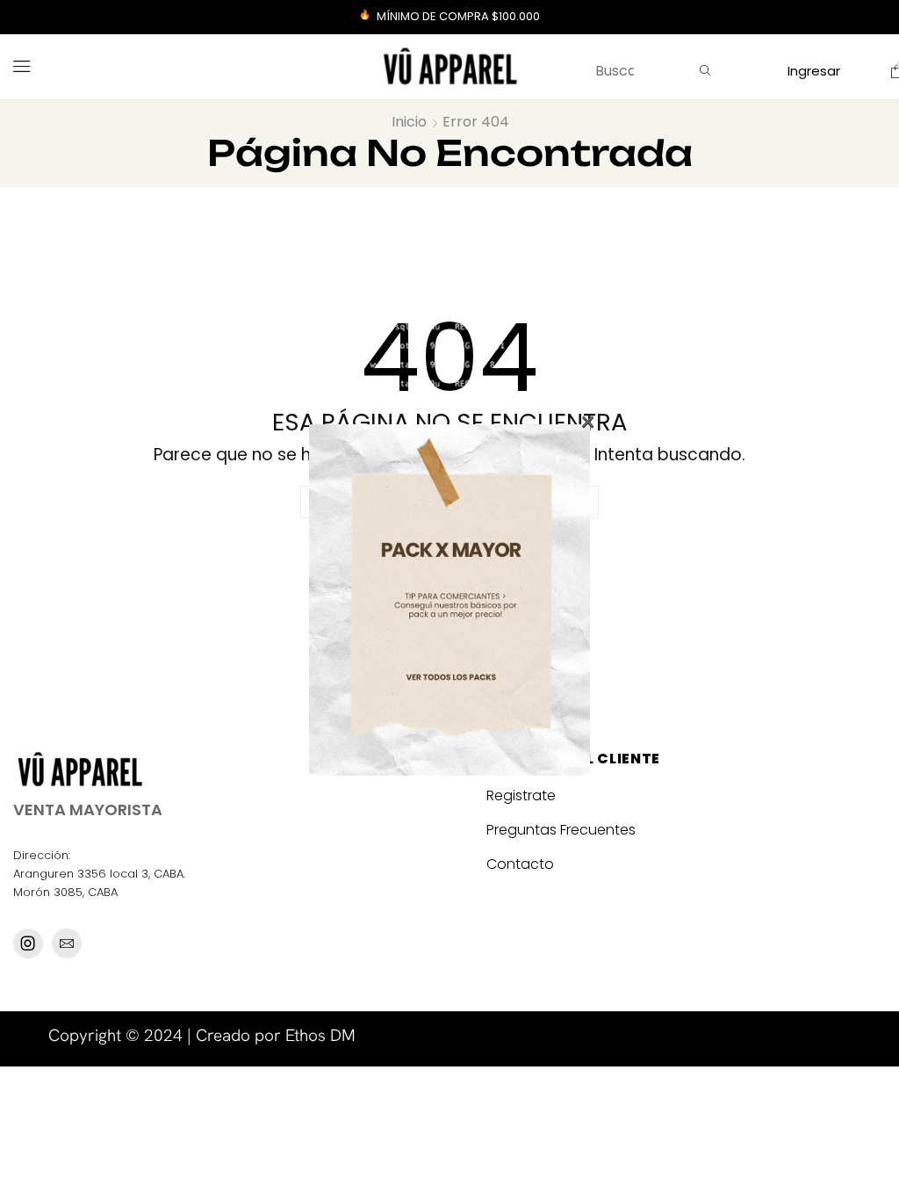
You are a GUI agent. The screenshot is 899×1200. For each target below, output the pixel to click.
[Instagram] (28, 943)
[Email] (67, 943)
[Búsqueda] (705, 71)
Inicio (409, 122)
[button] (22, 66)
